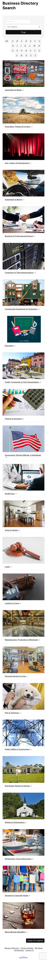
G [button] (39, 41)
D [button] (26, 41)
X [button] (26, 55)
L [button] (29, 46)
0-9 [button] (7, 41)
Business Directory (12, 948)
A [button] (12, 41)
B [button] (17, 41)
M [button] (34, 46)
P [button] (17, 50)
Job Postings (19, 950)
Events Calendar (27, 948)
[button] (35, 940)
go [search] (25, 32)
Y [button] (31, 55)
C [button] (21, 41)
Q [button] (21, 50)
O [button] (12, 50)
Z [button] (35, 55)
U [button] (39, 50)
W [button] (21, 55)
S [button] (30, 50)
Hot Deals (39, 948)
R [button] (26, 50)
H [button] (13, 46)
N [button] (39, 46)
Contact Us (29, 950)
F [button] (35, 41)
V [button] (16, 55)
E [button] (30, 41)
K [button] (25, 46)
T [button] (34, 50)
